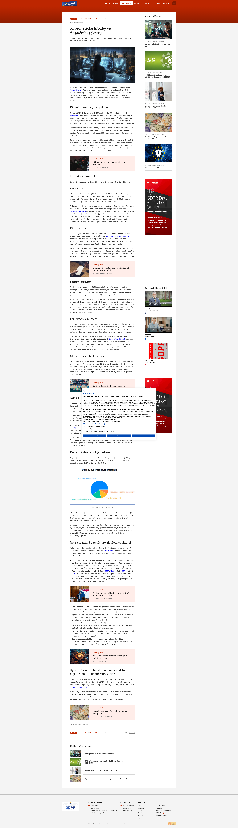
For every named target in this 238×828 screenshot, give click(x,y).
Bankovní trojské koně (117, 339)
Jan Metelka (103, 661)
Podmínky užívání (161, 815)
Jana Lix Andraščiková (105, 716)
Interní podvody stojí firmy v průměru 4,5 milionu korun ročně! (111, 269)
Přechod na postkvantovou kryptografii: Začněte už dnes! (110, 656)
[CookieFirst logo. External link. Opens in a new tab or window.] (84, 391)
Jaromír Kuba (104, 167)
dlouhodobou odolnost (78, 687)
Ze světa (115, 3)
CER (123, 571)
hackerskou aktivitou (78, 211)
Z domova (107, 3)
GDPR (107, 571)
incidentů (74, 116)
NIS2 (112, 571)
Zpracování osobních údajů (164, 810)
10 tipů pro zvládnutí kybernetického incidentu (109, 163)
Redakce (166, 3)
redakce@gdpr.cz (128, 805)
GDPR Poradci (156, 3)
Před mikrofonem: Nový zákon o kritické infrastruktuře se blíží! (111, 594)
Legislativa (146, 3)
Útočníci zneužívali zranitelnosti (117, 236)
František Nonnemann (106, 273)
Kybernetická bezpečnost (97, 18)
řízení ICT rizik (109, 551)
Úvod (139, 805)
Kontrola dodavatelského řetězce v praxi (110, 386)
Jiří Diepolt (80, 22)
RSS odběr (159, 813)
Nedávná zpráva (76, 90)
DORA (80, 18)
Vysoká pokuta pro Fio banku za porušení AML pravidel (111, 712)
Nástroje (137, 3)
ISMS (86, 18)
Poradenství (126, 3)
